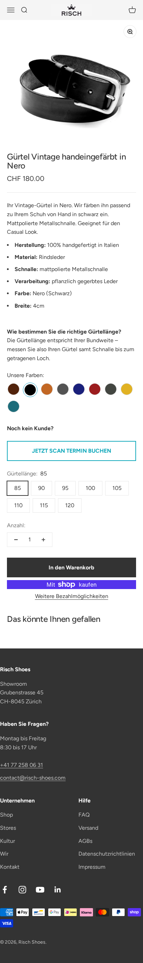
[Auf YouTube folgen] (40, 889)
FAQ (84, 814)
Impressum (92, 867)
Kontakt (9, 867)
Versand (88, 828)
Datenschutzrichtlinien (106, 853)
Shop (6, 814)
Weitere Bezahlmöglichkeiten (71, 596)
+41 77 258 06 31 (21, 765)
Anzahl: (16, 525)
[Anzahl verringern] (16, 540)
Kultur (7, 841)
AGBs (85, 841)
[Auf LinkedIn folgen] (57, 889)
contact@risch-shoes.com (33, 777)
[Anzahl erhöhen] (43, 540)
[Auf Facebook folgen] (4, 889)
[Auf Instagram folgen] (22, 889)
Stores (8, 828)
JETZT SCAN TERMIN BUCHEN (71, 450)
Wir (4, 853)
